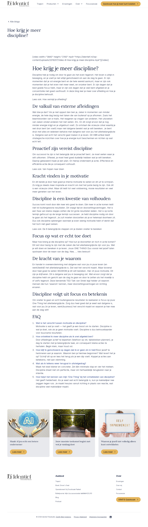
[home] (18, 4)
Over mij (119, 485)
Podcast (58, 501)
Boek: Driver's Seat (62, 485)
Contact (119, 489)
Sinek (83, 280)
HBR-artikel (98, 135)
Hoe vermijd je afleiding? (55, 99)
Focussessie (91, 4)
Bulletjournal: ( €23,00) (73, 493)
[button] (53, 4)
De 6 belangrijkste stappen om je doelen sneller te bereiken (72, 229)
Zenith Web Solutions (63, 517)
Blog (57, 497)
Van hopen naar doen (53, 169)
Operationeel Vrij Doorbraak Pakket (68, 489)
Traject (40, 4)
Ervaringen (67, 4)
